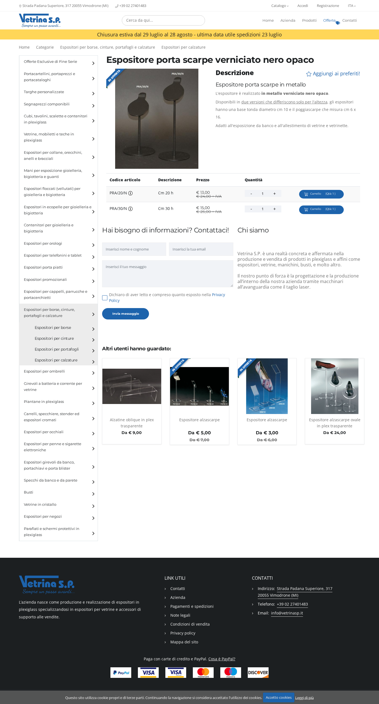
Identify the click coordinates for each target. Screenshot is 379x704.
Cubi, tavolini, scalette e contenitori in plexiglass (55, 119)
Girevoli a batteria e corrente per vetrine (53, 386)
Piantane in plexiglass (44, 402)
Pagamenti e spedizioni (192, 606)
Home (268, 20)
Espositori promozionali (45, 279)
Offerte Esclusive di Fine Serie (50, 62)
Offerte (329, 20)
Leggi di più (304, 697)
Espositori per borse (53, 327)
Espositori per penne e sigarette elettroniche (52, 447)
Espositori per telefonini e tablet (53, 255)
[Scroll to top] (371, 685)
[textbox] (163, 20)
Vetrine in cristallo (40, 504)
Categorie (45, 47)
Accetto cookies (279, 697)
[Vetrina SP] (39, 21)
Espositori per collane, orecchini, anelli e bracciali (53, 155)
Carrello (322, 193)
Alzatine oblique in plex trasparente (132, 422)
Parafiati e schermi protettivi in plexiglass (51, 532)
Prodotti (309, 20)
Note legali (180, 615)
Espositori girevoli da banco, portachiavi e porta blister (49, 465)
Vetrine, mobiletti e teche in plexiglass (49, 137)
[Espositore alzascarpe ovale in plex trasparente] (334, 386)
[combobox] (163, 20)
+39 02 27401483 (132, 5)
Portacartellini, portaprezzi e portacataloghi (49, 77)
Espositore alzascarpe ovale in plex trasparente (334, 422)
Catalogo (279, 5)
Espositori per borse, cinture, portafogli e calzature (107, 47)
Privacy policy (182, 633)
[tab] (58, 61)
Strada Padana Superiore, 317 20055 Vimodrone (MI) (65, 5)
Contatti (349, 20)
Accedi (302, 5)
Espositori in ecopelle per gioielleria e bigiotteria (58, 210)
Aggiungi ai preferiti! (336, 73)
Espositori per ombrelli (44, 371)
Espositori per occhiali (44, 432)
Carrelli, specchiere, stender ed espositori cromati (51, 417)
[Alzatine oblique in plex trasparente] (131, 386)
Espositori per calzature (183, 47)
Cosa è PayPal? (221, 658)
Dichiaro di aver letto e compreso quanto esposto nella (167, 297)
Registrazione (328, 5)
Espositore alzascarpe (199, 419)
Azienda (288, 20)
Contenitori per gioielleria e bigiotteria (49, 228)
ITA (351, 5)
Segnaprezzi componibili (47, 104)
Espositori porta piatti (43, 267)
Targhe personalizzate (44, 92)
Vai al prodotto (131, 411)
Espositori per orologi (43, 243)
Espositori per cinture (54, 338)
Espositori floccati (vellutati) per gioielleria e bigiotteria (52, 192)
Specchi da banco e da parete (50, 480)
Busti (28, 492)
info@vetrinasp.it (287, 613)
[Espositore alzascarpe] (199, 386)
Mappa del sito (184, 641)
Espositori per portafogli (57, 349)
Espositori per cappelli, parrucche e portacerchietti (55, 294)
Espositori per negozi (43, 516)
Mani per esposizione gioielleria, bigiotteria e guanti (53, 173)
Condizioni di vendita (190, 624)
